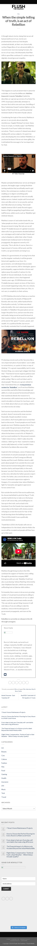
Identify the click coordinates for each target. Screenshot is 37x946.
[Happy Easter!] (9, 919)
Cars (3, 756)
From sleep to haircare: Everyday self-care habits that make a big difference (17, 723)
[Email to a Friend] (20, 682)
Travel (3, 797)
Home (8, 939)
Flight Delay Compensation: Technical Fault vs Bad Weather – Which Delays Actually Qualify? (17, 735)
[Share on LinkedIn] (27, 682)
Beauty (4, 752)
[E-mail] (5, 675)
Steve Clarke (18, 691)
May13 (33, 689)
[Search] (10, 2)
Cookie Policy (15, 940)
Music (3, 789)
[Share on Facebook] (13, 682)
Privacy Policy (25, 939)
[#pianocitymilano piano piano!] (9, 910)
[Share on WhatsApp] (9, 682)
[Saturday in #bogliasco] (27, 910)
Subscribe (24, 940)
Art (2, 748)
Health (3, 778)
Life (2, 786)
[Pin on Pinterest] (23, 682)
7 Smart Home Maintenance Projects (13, 712)
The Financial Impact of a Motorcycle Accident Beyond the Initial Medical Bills (16, 729)
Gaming (4, 774)
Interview (28, 689)
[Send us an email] (7, 898)
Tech (3, 793)
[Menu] (26, 2)
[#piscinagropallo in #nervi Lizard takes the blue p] (27, 919)
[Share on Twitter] (16, 682)
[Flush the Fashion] (18, 7)
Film (18, 14)
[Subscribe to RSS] (14, 2)
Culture (4, 759)
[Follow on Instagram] (12, 2)
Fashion (4, 763)
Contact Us (15, 939)
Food (3, 771)
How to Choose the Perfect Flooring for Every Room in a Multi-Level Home (21, 835)
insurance (4, 782)
